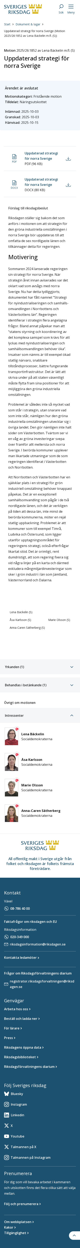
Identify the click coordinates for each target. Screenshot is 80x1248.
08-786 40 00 (20, 908)
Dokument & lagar (28, 24)
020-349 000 (19, 937)
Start (7, 24)
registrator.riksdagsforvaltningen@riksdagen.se (42, 984)
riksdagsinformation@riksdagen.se (38, 944)
